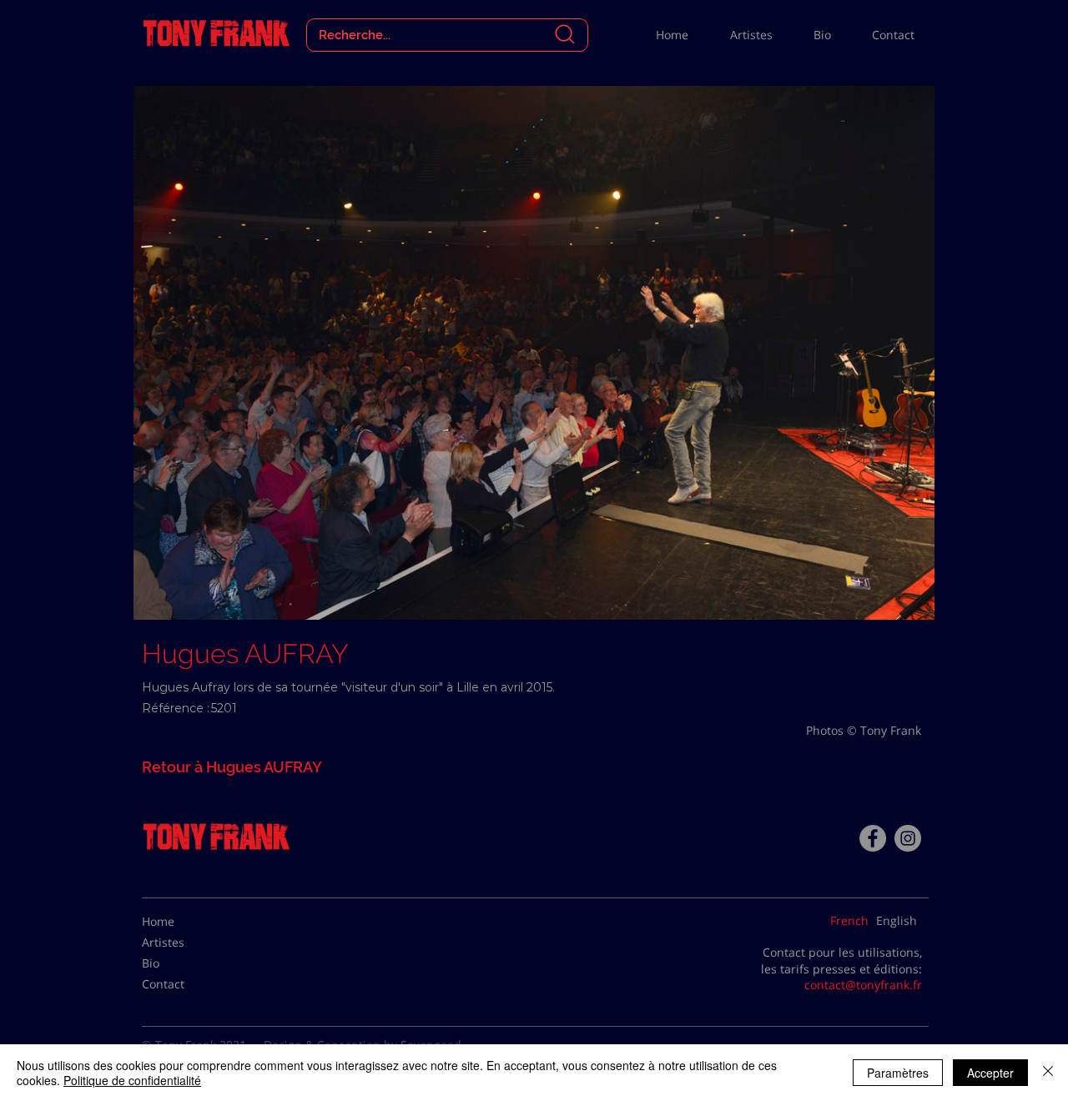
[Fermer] (1048, 1073)
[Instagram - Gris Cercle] (907, 838)
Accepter (990, 1072)
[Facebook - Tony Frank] (872, 838)
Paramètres (898, 1072)
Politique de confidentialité (132, 1080)
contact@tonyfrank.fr (863, 985)
